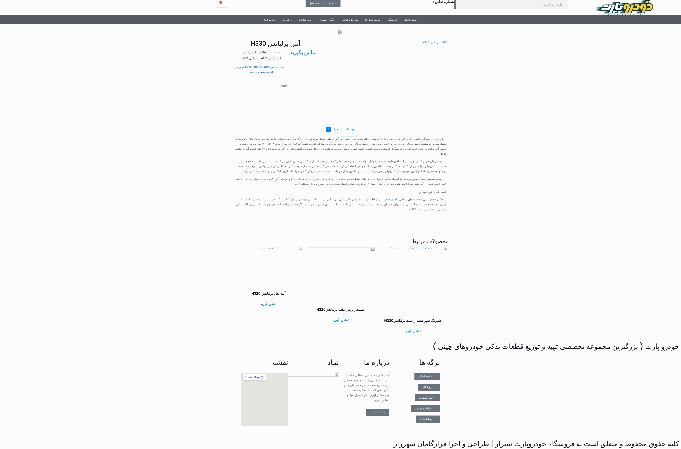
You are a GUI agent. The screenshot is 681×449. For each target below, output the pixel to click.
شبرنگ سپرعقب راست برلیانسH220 (412, 320)
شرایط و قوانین (350, 19)
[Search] (455, 4)
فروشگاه (392, 19)
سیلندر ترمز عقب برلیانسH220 (341, 309)
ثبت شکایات (305, 19)
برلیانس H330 (249, 58)
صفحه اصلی (410, 19)
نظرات (333, 129)
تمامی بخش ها (372, 19)
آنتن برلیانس (249, 52)
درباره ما (287, 19)
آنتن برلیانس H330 (271, 58)
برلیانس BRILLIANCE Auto (264, 67)
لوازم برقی (242, 67)
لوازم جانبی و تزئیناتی (261, 72)
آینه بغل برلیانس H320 (268, 293)
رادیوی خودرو (390, 199)
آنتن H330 (265, 52)
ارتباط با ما (270, 19)
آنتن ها (335, 139)
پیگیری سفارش (326, 19)
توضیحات (350, 129)
